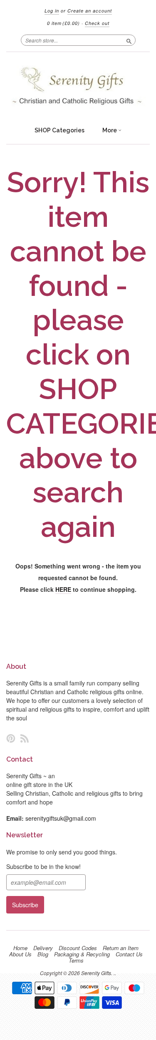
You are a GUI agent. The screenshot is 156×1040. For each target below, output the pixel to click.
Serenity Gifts (96, 972)
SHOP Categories (59, 130)
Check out (97, 23)
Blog (42, 954)
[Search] (128, 39)
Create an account (89, 10)
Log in (52, 10)
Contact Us (129, 954)
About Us (20, 954)
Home (20, 948)
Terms (76, 960)
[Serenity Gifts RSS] (24, 738)
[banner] (78, 87)
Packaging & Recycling (82, 954)
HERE (63, 589)
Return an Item (121, 948)
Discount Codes (78, 948)
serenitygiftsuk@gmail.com (60, 818)
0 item (63, 23)
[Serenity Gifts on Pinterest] (10, 738)
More (110, 130)
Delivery (43, 948)
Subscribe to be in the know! (43, 866)
